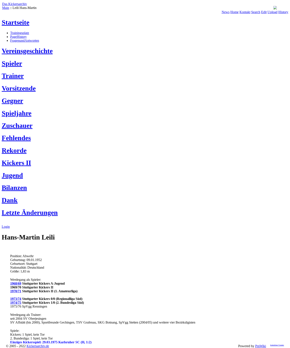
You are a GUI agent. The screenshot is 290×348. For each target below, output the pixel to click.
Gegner (12, 100)
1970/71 (15, 291)
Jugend (12, 175)
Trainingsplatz (19, 33)
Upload (272, 12)
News (225, 12)
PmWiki (260, 346)
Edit (264, 12)
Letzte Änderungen (30, 212)
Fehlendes (16, 138)
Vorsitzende (19, 88)
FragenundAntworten (24, 40)
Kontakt (244, 12)
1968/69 (15, 283)
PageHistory (18, 37)
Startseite (15, 22)
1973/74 (15, 299)
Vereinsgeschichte (27, 51)
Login (6, 226)
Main (5, 8)
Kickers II (16, 163)
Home (234, 12)
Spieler (12, 63)
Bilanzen (14, 187)
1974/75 (15, 302)
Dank (10, 200)
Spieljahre (16, 113)
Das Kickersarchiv (14, 4)
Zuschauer (17, 125)
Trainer (13, 76)
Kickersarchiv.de (38, 346)
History (283, 12)
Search (255, 12)
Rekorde (14, 150)
